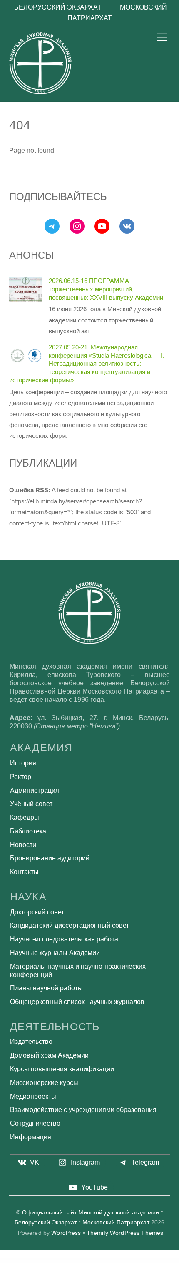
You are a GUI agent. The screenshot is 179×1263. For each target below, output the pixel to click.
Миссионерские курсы (44, 1082)
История (23, 763)
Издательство (31, 1041)
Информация (30, 1137)
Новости (23, 844)
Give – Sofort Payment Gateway (23, 1260)
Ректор (20, 776)
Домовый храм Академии (49, 1055)
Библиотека (28, 831)
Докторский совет (37, 912)
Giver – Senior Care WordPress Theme (77, 1260)
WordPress (66, 1233)
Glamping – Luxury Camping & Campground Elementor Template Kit (158, 1260)
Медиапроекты (33, 1096)
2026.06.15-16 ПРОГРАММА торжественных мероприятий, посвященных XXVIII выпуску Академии (106, 289)
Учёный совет (31, 803)
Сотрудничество (35, 1123)
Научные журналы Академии (55, 952)
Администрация (34, 790)
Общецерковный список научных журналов (77, 1001)
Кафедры (24, 817)
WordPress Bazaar (11, 1260)
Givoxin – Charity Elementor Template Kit (94, 1260)
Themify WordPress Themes (125, 1233)
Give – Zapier (64, 1260)
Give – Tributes (57, 1260)
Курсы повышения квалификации (62, 1068)
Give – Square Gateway (37, 1260)
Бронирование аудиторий (50, 858)
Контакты (24, 871)
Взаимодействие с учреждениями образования (83, 1109)
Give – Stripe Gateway (48, 1260)
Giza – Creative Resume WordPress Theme (112, 1260)
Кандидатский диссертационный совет (69, 925)
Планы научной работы (46, 988)
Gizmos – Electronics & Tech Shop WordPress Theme (133, 1260)
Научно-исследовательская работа (64, 939)
